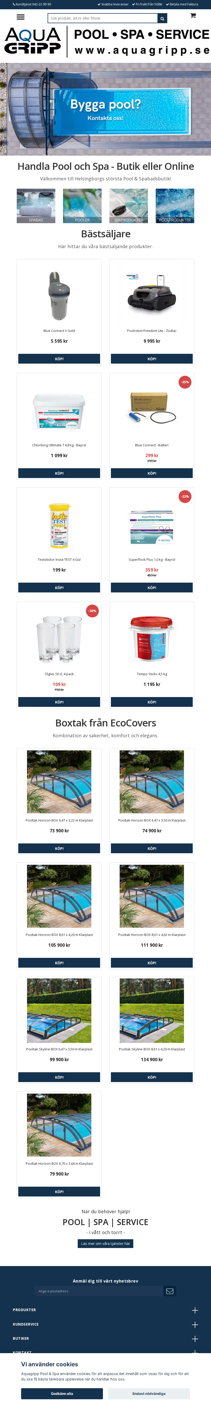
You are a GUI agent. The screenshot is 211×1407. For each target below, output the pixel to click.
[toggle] (23, 17)
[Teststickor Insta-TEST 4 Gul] (59, 521)
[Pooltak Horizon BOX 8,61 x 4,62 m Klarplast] (152, 896)
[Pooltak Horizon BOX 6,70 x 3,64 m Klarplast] (59, 1125)
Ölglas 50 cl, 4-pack (59, 674)
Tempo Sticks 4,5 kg (152, 674)
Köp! (59, 358)
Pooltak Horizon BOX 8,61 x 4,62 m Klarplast (152, 934)
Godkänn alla (62, 1394)
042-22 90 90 (41, 4)
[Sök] (162, 18)
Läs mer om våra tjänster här (105, 1243)
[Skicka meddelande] (169, 1291)
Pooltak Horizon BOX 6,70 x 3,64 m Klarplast (59, 1163)
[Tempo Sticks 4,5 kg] (152, 635)
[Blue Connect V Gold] (59, 292)
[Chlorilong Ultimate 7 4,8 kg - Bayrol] (59, 406)
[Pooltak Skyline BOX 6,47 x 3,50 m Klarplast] (59, 1010)
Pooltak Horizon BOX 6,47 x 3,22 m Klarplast (59, 820)
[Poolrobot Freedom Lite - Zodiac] (152, 292)
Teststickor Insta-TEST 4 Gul (59, 559)
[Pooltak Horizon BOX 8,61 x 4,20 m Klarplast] (59, 896)
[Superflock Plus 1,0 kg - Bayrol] (152, 521)
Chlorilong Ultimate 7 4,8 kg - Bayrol (59, 445)
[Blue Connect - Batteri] (152, 406)
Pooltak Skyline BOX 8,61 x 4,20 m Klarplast (152, 1049)
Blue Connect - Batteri (152, 445)
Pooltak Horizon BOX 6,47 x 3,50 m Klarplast (152, 820)
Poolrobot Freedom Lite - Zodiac (152, 330)
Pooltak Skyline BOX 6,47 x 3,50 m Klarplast (59, 1049)
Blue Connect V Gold (59, 330)
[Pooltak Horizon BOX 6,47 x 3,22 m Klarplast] (59, 781)
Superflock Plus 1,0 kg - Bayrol (152, 559)
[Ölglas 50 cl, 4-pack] (59, 635)
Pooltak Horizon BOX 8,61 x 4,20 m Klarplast (59, 934)
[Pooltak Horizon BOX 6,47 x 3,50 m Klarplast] (152, 781)
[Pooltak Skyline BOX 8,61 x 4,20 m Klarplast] (152, 1010)
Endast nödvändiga (149, 1394)
